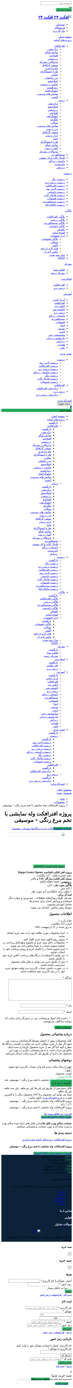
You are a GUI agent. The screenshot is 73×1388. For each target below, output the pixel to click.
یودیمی (61, 328)
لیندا (62, 325)
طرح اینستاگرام (49, 71)
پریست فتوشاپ (56, 198)
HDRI (61, 258)
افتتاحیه (53, 55)
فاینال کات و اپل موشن (52, 157)
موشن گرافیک (50, 65)
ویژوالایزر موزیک (48, 61)
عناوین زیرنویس (49, 84)
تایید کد (67, 1359)
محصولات (59, 802)
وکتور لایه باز (51, 251)
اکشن (55, 245)
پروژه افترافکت (63, 1139)
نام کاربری (65, 1307)
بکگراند (54, 119)
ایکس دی (59, 306)
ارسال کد (66, 1355)
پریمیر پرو (59, 288)
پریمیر (61, 100)
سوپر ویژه (66, 353)
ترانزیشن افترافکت (47, 388)
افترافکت (59, 45)
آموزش (67, 293)
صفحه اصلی (65, 36)
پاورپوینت (59, 164)
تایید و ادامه (64, 1362)
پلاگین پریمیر (58, 219)
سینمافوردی (58, 154)
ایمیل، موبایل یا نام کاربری (56, 1280)
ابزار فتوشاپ (57, 235)
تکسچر (61, 229)
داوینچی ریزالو (57, 161)
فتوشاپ (60, 322)
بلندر (62, 347)
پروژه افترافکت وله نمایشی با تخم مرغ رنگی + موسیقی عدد (38, 1079)
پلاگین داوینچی (57, 226)
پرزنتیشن (53, 58)
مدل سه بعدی (57, 255)
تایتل (55, 138)
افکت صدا (59, 269)
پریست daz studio (55, 204)
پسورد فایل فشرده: (48, 866)
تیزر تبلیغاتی (51, 77)
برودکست (52, 87)
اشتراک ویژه (65, 400)
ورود (68, 1070)
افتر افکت (59, 284)
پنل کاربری (59, 30)
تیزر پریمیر (52, 129)
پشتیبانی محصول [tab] (21, 828)
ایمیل (68, 1011)
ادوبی (62, 331)
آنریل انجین (59, 299)
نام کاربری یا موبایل (60, 1348)
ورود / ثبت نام (63, 9)
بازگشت (53, 422)
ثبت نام (67, 1294)
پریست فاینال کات (54, 195)
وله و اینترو (52, 68)
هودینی (61, 344)
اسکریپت (66, 278)
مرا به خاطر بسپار (57, 1287)
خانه (62, 798)
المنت (54, 97)
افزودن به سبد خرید (61, 1083)
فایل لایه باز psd (49, 248)
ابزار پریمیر (52, 135)
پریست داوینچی (56, 192)
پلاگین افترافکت (56, 216)
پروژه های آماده (63, 40)
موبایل (67, 1311)
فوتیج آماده (59, 232)
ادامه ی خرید (61, 1383)
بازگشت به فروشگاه (40, 1379)
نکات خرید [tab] (47, 828)
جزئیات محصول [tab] (62, 828)
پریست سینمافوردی (53, 201)
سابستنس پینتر (56, 334)
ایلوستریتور (58, 309)
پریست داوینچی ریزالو (46, 372)
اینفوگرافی (52, 116)
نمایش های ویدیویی (47, 93)
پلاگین (68, 210)
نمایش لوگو (51, 52)
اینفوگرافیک (51, 90)
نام (69, 1005)
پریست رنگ (58, 179)
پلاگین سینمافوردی (54, 223)
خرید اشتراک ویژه (52, 1097)
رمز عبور (65, 1284)
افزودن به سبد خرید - (52, 1153)
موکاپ (54, 122)
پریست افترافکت (55, 185)
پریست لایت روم (55, 188)
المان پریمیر (51, 148)
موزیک (68, 263)
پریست (68, 173)
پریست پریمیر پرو (55, 182)
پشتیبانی (60, 24)
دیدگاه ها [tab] (36, 828)
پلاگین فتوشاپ (50, 239)
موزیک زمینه (58, 273)
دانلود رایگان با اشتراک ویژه (56, 1117)
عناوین (54, 74)
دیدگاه (67, 977)
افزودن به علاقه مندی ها (58, 1113)
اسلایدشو (53, 81)
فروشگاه (60, 27)
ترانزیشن (53, 49)
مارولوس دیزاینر (55, 338)
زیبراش (60, 167)
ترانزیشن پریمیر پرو (47, 394)
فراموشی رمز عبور (50, 1294)
